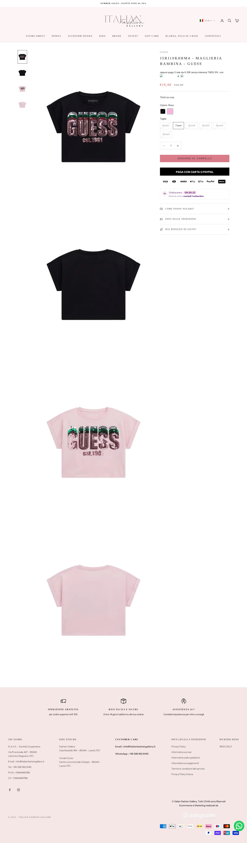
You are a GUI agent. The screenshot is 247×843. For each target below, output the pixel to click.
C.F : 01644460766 (18, 778)
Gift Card (152, 36)
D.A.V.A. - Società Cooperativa (24, 746)
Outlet (133, 36)
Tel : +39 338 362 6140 (19, 767)
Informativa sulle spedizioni (185, 757)
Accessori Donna (80, 36)
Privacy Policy (178, 746)
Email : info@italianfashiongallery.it (26, 761)
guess (164, 52)
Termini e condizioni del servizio (188, 768)
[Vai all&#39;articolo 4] (22, 104)
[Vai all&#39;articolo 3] (22, 88)
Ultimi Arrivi (35, 36)
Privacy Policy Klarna (182, 774)
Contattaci (213, 36)
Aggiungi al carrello (195, 158)
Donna (56, 36)
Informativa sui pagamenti (185, 763)
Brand (116, 36)
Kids (102, 36)
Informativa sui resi (181, 752)
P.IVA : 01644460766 (19, 772)
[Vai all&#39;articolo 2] (22, 73)
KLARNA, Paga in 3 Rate (182, 36)
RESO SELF (226, 746)
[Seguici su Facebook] (9, 790)
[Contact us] (239, 826)
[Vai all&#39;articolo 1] (22, 56)
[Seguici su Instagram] (18, 790)
